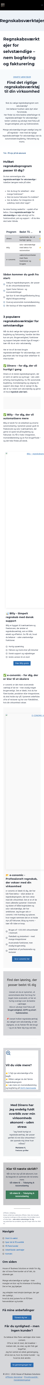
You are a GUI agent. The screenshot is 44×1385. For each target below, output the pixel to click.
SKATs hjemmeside (28, 1088)
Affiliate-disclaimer (14, 1377)
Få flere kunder (11, 1246)
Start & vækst (11, 1238)
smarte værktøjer (22, 77)
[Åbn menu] (42, 5)
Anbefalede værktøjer (14, 1250)
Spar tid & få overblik (14, 1242)
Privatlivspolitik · (31, 1377)
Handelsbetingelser (22, 1380)
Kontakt (8, 1254)
